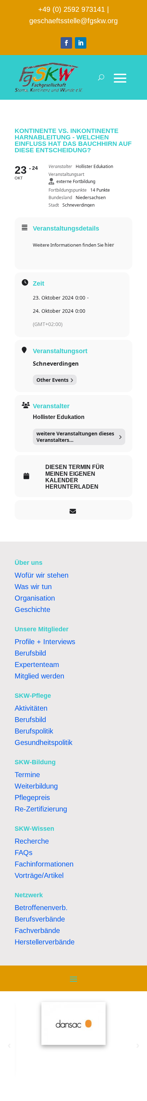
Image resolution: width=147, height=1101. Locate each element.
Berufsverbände (40, 919)
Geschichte (32, 609)
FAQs (23, 852)
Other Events (52, 379)
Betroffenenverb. (41, 908)
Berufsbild (30, 653)
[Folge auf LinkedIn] (80, 43)
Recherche (32, 841)
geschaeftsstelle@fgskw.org (73, 21)
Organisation (35, 598)
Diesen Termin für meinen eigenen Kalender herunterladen (74, 477)
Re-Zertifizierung (41, 809)
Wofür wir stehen (42, 575)
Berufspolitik (34, 731)
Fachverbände (37, 930)
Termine (27, 775)
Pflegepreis (32, 797)
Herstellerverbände (45, 942)
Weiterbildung (36, 786)
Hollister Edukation (59, 417)
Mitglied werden (39, 676)
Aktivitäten (31, 708)
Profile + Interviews (45, 642)
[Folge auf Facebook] (66, 43)
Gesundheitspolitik (43, 742)
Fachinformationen (44, 864)
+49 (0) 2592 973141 (71, 9)
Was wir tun (33, 587)
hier (109, 245)
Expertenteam (37, 664)
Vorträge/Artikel (39, 875)
